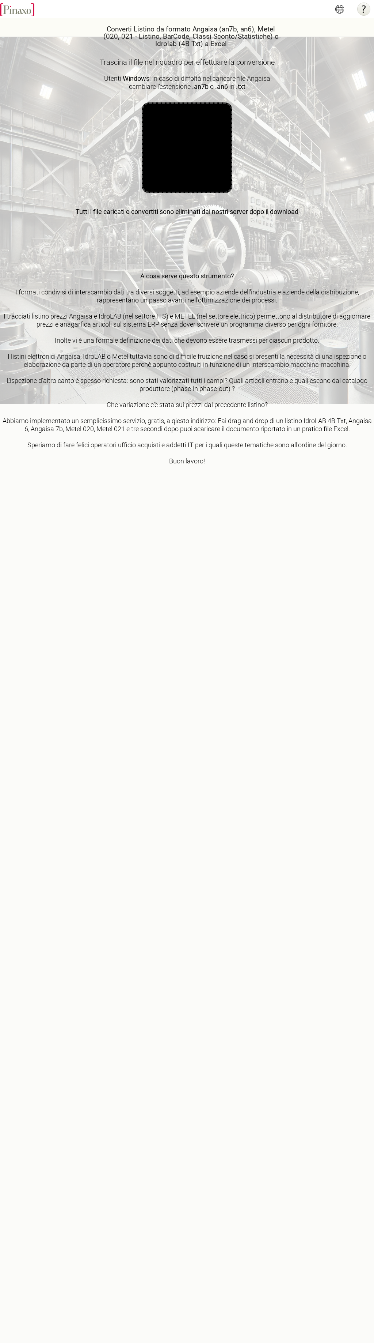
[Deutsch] (339, 9)
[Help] (363, 9)
